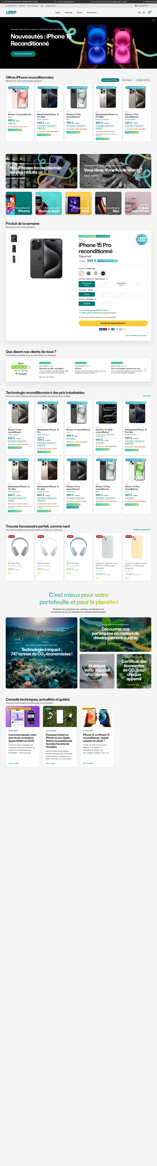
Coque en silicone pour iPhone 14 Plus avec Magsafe (107, 567)
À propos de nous (11, 6)
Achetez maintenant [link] (18, 178)
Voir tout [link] (146, 396)
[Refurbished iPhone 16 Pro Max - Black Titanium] (49, 98)
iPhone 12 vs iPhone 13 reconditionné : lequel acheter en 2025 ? (96, 738)
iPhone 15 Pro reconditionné (131, 116)
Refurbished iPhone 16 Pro (48, 432)
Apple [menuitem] (57, 12)
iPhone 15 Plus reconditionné (73, 116)
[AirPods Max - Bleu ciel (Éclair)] (78, 547)
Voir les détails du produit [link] (136, 335)
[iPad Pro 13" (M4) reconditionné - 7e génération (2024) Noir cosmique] (108, 413)
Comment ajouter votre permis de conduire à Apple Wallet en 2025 (22, 738)
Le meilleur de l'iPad (142, 80)
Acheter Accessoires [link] (141, 529)
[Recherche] (139, 12)
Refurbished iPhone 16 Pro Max (48, 116)
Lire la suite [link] (13, 763)
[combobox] (142, 5)
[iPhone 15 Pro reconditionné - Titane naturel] (137, 98)
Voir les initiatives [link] (114, 644)
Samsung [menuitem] (68, 12)
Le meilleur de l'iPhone (110, 80)
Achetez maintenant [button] (23, 54)
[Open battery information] (96, 299)
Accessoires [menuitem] (92, 12)
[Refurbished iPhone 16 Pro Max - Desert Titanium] (49, 470)
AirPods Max (15, 564)
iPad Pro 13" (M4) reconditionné (105, 433)
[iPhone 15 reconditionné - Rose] (20, 98)
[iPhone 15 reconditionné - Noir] (78, 413)
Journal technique (33, 6)
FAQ (42, 6)
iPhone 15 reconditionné (19, 115)
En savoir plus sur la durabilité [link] (41, 660)
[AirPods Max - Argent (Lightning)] (49, 547)
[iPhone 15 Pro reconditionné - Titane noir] (103, 273)
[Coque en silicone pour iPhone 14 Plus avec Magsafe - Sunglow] (137, 547)
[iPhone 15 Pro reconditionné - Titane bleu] (89, 273)
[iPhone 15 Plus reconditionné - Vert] (137, 470)
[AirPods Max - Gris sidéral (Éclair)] (20, 547)
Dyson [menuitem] (79, 12)
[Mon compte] (144, 12)
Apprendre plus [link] (96, 680)
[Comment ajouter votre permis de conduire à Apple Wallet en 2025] (23, 716)
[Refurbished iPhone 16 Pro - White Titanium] (49, 413)
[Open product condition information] (107, 279)
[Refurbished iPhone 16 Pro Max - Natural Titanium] (108, 98)
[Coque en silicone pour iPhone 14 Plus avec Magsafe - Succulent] (108, 547)
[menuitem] (12, 6)
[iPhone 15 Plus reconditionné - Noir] (78, 98)
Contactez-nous (50, 6)
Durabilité (22, 6)
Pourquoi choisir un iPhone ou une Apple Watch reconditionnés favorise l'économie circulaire (59, 741)
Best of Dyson (126, 80)
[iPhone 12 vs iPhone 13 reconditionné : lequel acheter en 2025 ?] (97, 716)
